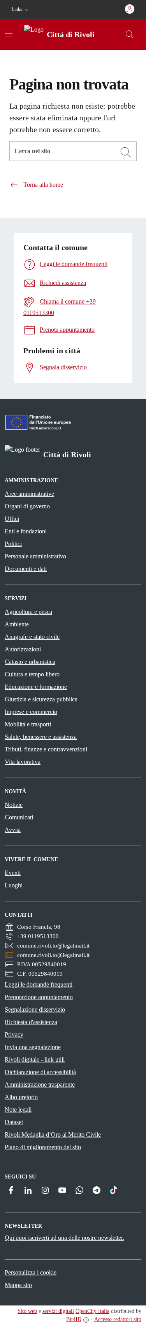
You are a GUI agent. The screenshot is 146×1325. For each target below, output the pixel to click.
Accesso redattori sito (117, 1319)
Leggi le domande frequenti (38, 984)
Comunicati (19, 817)
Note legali (18, 1109)
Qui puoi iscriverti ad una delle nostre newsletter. (64, 1237)
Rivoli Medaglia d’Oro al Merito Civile (53, 1134)
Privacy (14, 1034)
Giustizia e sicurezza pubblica (41, 699)
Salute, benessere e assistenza (41, 736)
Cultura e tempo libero (32, 674)
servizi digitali (58, 1311)
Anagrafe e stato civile (32, 636)
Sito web (27, 1311)
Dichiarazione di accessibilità (40, 1072)
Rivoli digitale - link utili (35, 1059)
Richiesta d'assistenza (31, 1022)
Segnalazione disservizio (35, 1009)
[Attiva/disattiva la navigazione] (8, 33)
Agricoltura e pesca (28, 611)
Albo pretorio (21, 1097)
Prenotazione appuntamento (39, 997)
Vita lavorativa (22, 761)
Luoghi (14, 885)
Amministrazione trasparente (40, 1084)
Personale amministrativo (35, 556)
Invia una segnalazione (33, 1047)
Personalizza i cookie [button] (30, 1272)
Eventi (13, 872)
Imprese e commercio (31, 711)
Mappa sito (18, 1285)
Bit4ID (73, 1319)
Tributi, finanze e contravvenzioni (46, 749)
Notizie (14, 804)
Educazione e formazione (36, 686)
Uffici (12, 518)
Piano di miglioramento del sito (43, 1147)
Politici (13, 543)
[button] (21, 9)
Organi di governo (27, 506)
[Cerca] (125, 152)
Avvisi (13, 829)
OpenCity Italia (92, 1311)
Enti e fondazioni (26, 531)
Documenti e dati (26, 568)
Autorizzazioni (23, 649)
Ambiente (17, 624)
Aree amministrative (29, 493)
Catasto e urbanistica (30, 661)
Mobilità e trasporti (28, 724)
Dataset (14, 1122)
